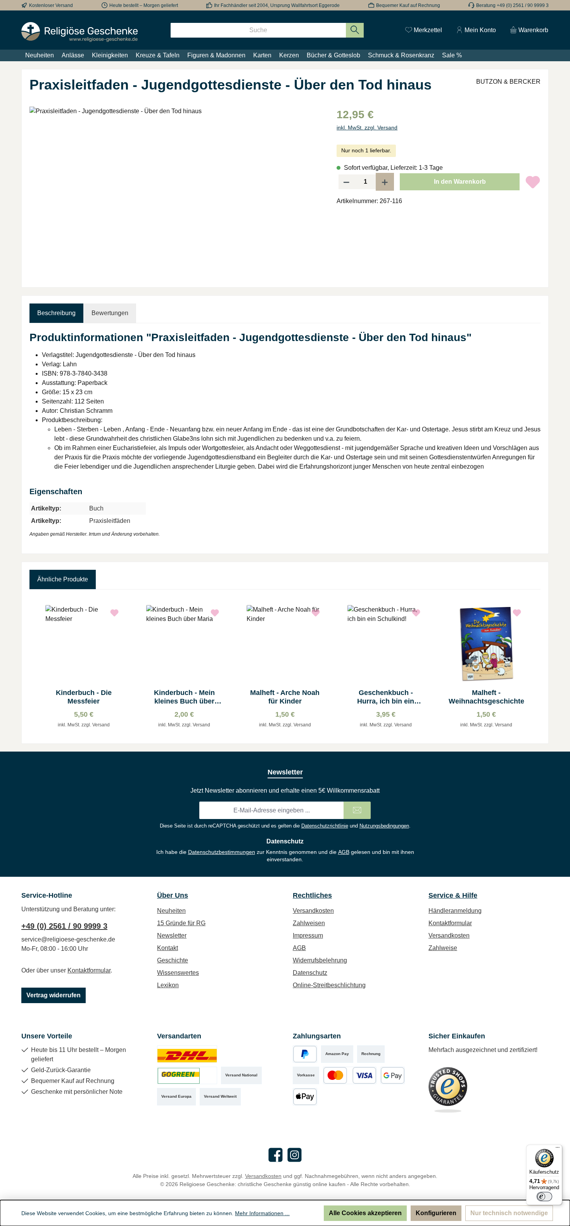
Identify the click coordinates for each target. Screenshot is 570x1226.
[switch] (544, 1196)
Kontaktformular (89, 970)
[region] (175, 190)
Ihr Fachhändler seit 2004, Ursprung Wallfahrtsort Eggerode (277, 5)
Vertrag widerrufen (53, 995)
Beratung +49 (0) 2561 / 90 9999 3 (512, 5)
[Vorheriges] (35, 666)
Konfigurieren (436, 1213)
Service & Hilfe (452, 895)
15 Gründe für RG (181, 923)
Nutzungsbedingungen (384, 826)
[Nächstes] (535, 666)
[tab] (56, 313)
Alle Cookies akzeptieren (365, 1213)
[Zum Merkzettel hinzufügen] (533, 181)
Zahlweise (442, 948)
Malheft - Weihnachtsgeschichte (486, 697)
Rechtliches (312, 895)
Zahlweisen (309, 923)
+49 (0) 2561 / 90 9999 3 (64, 926)
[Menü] (557, 1149)
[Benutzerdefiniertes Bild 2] (187, 1075)
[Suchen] (355, 30)
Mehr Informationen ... (262, 1213)
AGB (343, 852)
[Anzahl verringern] (346, 182)
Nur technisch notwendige (509, 1213)
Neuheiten (171, 910)
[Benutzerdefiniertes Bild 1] (187, 1054)
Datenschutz (310, 972)
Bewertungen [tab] (110, 313)
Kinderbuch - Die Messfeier (84, 697)
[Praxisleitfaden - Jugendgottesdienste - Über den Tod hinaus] (175, 190)
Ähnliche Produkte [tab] (62, 579)
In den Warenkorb (460, 181)
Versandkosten (313, 910)
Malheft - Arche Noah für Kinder (285, 697)
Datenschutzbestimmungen (221, 852)
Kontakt (167, 948)
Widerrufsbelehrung (320, 960)
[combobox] (258, 30)
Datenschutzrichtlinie (324, 826)
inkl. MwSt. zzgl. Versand (367, 127)
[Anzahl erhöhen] (385, 182)
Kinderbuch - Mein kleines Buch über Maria (184, 697)
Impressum (308, 935)
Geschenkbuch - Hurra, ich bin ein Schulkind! (385, 697)
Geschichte (172, 960)
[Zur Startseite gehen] (79, 32)
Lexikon (168, 985)
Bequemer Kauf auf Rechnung (408, 5)
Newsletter (172, 935)
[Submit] (357, 810)
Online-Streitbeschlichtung (329, 985)
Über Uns (172, 895)
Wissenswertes (178, 972)
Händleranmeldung (455, 910)
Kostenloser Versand (51, 5)
